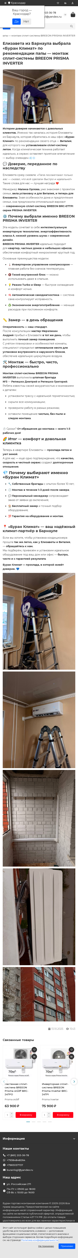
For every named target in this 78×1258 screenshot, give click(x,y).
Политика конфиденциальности (39, 1240)
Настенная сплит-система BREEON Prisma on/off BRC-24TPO (16, 1089)
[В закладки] (34, 1049)
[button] (4, 1082)
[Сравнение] (65, 3)
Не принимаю (46, 1246)
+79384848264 (16, 1160)
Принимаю (67, 1246)
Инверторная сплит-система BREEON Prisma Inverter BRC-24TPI (55, 1089)
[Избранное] (58, 3)
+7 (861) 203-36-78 (44, 12)
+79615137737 (15, 1165)
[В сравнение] (34, 1056)
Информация (14, 1138)
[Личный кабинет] (72, 3)
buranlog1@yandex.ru (47, 16)
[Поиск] (71, 26)
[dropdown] (5, 3)
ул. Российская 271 (19, 1184)
